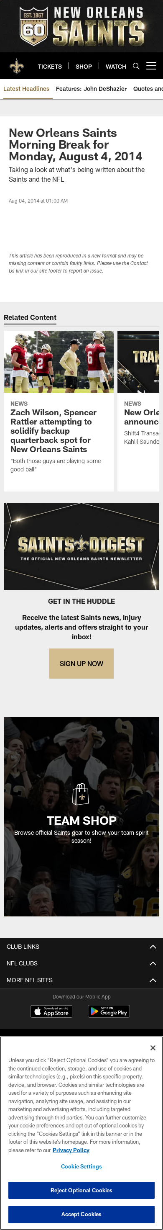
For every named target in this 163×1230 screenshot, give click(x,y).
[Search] (136, 66)
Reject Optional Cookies (82, 1190)
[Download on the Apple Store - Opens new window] (51, 1012)
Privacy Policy (71, 1150)
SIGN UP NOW (81, 663)
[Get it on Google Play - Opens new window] (109, 1015)
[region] (81, 1133)
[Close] (153, 1048)
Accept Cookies (81, 1214)
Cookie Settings (81, 1166)
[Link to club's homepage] (17, 62)
